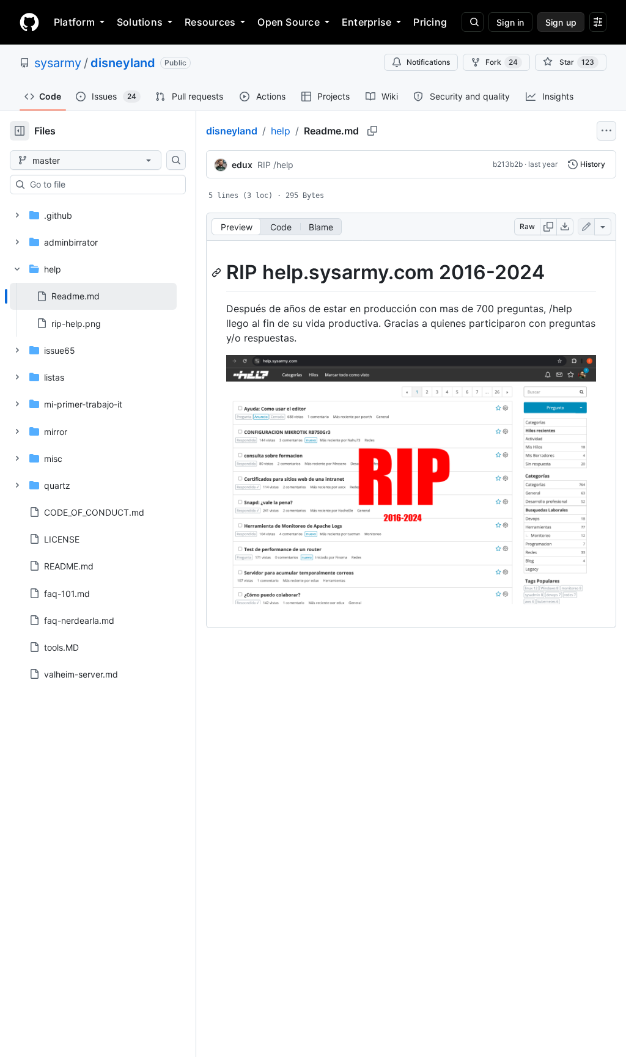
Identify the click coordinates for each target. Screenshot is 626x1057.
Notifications (428, 62)
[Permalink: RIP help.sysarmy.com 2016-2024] (217, 272)
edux (242, 164)
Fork (501, 62)
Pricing (430, 22)
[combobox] (102, 184)
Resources (210, 22)
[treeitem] (93, 296)
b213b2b (508, 164)
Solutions (140, 22)
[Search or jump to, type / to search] (473, 22)
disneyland (122, 63)
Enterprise (366, 22)
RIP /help (275, 164)
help (280, 131)
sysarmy (57, 63)
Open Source (288, 22)
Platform (74, 22)
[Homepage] (29, 22)
